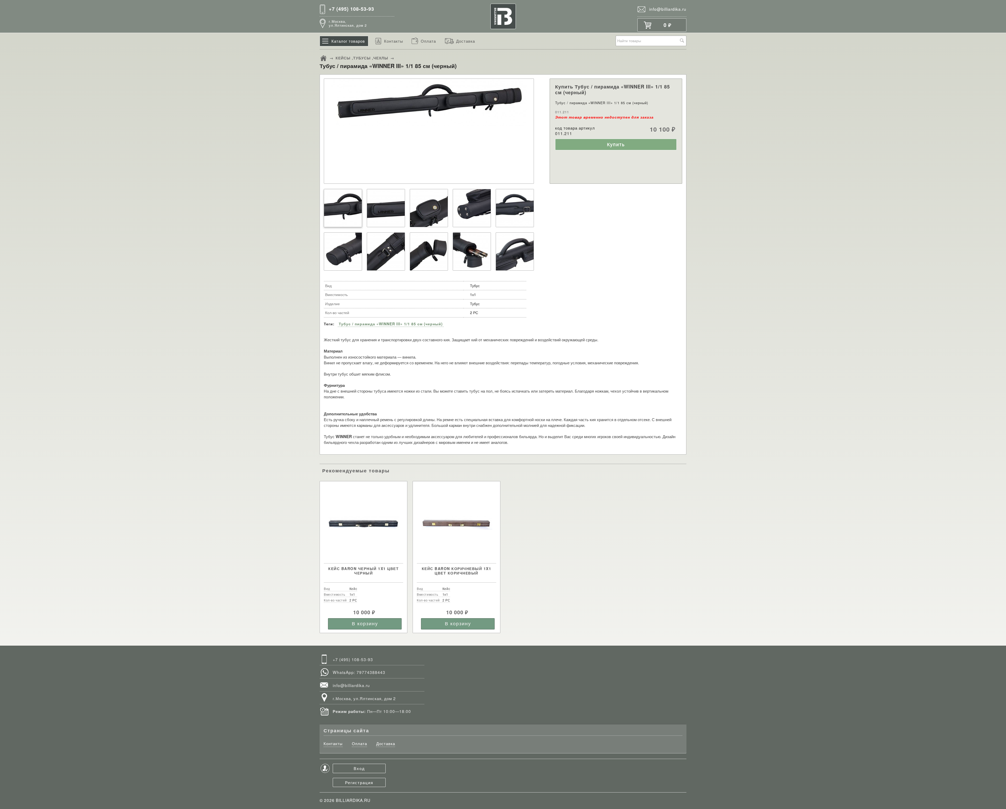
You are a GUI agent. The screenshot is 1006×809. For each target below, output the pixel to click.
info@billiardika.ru (667, 9)
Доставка (465, 41)
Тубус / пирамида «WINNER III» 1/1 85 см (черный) (391, 323)
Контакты (393, 41)
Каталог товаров (348, 41)
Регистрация (359, 782)
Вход (359, 768)
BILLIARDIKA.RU (353, 800)
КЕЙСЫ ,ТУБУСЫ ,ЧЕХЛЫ (362, 57)
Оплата (428, 41)
